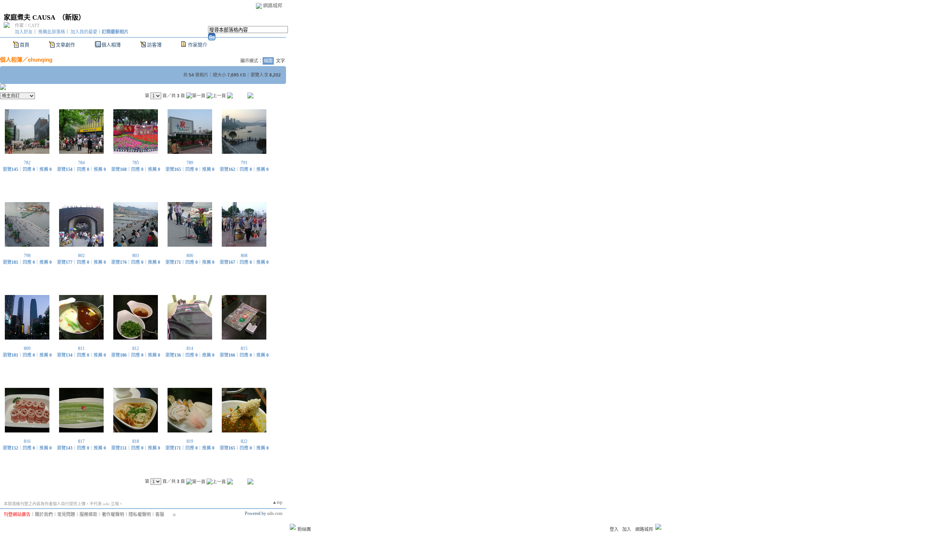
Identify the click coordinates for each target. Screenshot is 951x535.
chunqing (40, 59)
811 (81, 348)
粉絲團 (304, 529)
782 (27, 162)
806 (189, 255)
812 (135, 348)
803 (135, 255)
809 (27, 348)
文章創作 (65, 45)
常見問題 (66, 514)
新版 (71, 17)
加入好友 (24, 32)
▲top (277, 502)
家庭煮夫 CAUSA (29, 17)
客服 (159, 514)
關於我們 (44, 514)
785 (135, 162)
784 (81, 162)
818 (135, 441)
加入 (626, 529)
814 (189, 348)
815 (244, 348)
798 (27, 255)
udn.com (274, 513)
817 (81, 441)
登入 (614, 529)
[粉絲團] (293, 527)
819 (189, 441)
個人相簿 (111, 45)
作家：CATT (27, 25)
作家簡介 (197, 45)
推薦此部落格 (51, 32)
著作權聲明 (113, 514)
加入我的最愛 (84, 32)
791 (244, 162)
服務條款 (88, 514)
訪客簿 (154, 45)
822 (244, 441)
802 (81, 255)
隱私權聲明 (140, 514)
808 (244, 255)
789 (189, 162)
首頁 (24, 45)
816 (27, 441)
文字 (280, 61)
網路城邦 (272, 5)
